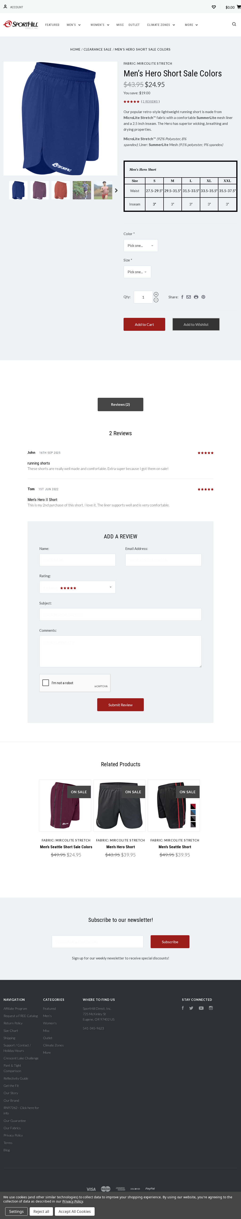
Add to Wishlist (196, 324)
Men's (72, 25)
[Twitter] (191, 1008)
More (189, 25)
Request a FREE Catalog (21, 1016)
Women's (98, 25)
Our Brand (11, 1100)
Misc (120, 25)
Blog (7, 1150)
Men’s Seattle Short (175, 846)
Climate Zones (159, 25)
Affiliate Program (15, 1008)
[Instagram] (211, 1008)
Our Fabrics (12, 1128)
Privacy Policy (13, 1135)
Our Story (11, 1093)
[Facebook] (183, 1008)
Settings (16, 1211)
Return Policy (13, 1023)
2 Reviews (150, 101)
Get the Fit (11, 1086)
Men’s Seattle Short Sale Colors (66, 846)
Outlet (134, 25)
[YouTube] (201, 1008)
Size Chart (11, 1031)
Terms (8, 1143)
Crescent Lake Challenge (21, 1058)
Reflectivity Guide (16, 1078)
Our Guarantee (15, 1121)
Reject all (41, 1211)
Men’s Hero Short (120, 846)
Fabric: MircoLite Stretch (148, 63)
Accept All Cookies (75, 1211)
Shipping (9, 1038)
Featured (52, 25)
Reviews (118, 404)
